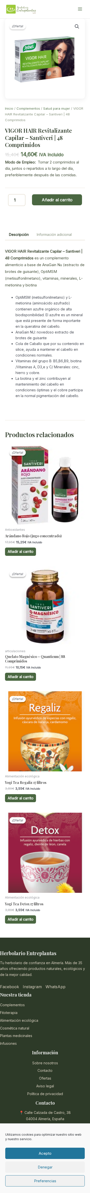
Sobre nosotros (45, 1063)
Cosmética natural (14, 1028)
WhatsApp (56, 986)
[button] (77, 26)
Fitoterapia (9, 1012)
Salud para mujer (56, 108)
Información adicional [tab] (54, 234)
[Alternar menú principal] (80, 9)
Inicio (9, 108)
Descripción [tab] (19, 234)
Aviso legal (45, 1086)
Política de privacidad (45, 1094)
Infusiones (8, 1043)
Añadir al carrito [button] (21, 551)
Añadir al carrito (57, 199)
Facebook (9, 986)
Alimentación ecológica (19, 1020)
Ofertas (45, 1078)
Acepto (45, 1153)
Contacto (45, 1070)
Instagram (32, 986)
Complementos (28, 108)
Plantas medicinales (16, 1036)
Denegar (45, 1167)
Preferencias (45, 1180)
